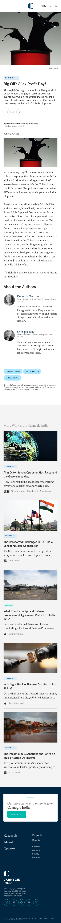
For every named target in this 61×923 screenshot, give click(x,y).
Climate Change (13, 371)
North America (32, 371)
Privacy (35, 853)
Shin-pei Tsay (32, 123)
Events (36, 840)
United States (12, 378)
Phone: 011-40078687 (13, 896)
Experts (9, 848)
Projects (37, 835)
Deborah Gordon (14, 123)
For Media (36, 857)
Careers (36, 850)
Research (10, 835)
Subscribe (16, 814)
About (8, 842)
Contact (36, 846)
